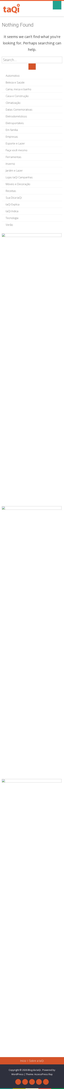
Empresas (12, 136)
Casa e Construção (17, 96)
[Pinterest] (32, 1082)
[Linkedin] (39, 1082)
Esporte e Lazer (15, 143)
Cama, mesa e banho (18, 89)
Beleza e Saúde (15, 82)
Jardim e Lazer (14, 170)
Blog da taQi (34, 1070)
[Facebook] (18, 1082)
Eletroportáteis (15, 123)
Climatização (13, 102)
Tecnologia (12, 218)
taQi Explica (12, 204)
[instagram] (46, 1082)
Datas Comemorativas (19, 109)
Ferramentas (13, 157)
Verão (9, 224)
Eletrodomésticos (16, 116)
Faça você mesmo (16, 150)
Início (23, 1061)
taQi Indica (12, 211)
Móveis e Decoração (18, 184)
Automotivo (13, 75)
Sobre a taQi (36, 1061)
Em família (12, 130)
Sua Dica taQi (14, 197)
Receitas (11, 191)
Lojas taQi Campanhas (19, 177)
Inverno (10, 163)
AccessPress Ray (43, 1074)
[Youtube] (25, 1082)
